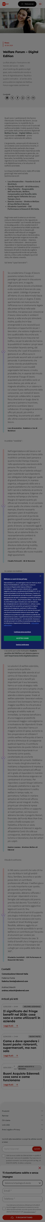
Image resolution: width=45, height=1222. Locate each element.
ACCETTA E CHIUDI (22, 638)
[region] (22, 611)
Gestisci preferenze (22, 645)
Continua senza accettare (22, 632)
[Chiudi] (40, 576)
